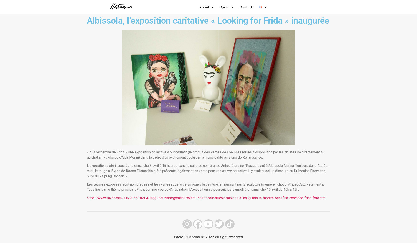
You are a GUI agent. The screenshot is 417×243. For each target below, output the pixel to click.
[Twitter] (219, 224)
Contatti (246, 7)
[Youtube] (208, 224)
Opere (224, 7)
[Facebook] (197, 224)
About (204, 7)
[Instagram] (187, 224)
